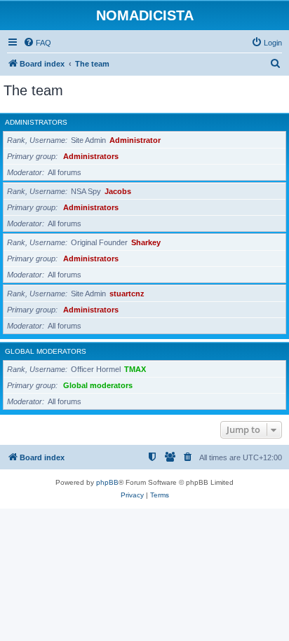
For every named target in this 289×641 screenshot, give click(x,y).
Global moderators (45, 351)
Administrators (36, 122)
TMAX (135, 369)
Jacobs (118, 191)
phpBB (107, 482)
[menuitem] (37, 42)
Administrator (135, 140)
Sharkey (146, 242)
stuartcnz (126, 293)
